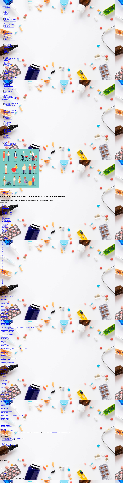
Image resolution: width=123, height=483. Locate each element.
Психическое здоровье (8, 74)
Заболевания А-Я (7, 85)
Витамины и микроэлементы (9, 27)
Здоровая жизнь (4, 99)
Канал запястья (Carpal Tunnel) (6, 345)
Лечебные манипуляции (6, 218)
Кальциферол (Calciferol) (5, 324)
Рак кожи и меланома (7, 42)
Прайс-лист (6, 146)
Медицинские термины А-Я (9, 89)
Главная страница (7, 7)
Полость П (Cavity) (4, 353)
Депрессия (6, 125)
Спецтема (5, 9)
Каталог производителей (8, 96)
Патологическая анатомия (8, 72)
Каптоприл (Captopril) (4, 373)
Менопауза (6, 130)
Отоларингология (5, 227)
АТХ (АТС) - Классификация (9, 95)
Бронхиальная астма (7, 26)
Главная (3, 192)
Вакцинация (6, 136)
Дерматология (6, 62)
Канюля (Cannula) (4, 360)
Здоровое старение (7, 129)
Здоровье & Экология (7, 137)
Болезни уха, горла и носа (8, 23)
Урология (5, 80)
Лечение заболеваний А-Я (8, 86)
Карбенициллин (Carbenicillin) (6, 391)
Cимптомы (8, 189)
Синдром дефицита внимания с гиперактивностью (12, 120)
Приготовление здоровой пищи (9, 40)
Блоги (5, 11)
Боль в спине (6, 25)
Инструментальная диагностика (7, 214)
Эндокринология (5, 238)
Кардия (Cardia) (3, 429)
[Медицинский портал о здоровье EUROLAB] (19, 187)
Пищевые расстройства (8, 38)
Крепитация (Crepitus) (4, 412)
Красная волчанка (7, 104)
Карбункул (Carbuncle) (4, 408)
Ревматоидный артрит (8, 45)
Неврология (6, 69)
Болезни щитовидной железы (9, 24)
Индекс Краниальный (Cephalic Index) (7, 331)
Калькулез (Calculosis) (4, 313)
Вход (1, 188)
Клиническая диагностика (6, 216)
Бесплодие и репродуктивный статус (10, 101)
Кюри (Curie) (3, 402)
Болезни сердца (6, 22)
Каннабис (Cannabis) (4, 355)
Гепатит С (6, 32)
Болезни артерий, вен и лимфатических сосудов (12, 17)
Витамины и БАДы (7, 94)
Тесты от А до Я (7, 84)
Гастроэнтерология (7, 59)
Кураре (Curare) (3, 390)
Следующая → (11, 430)
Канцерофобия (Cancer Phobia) (6, 359)
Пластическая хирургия (8, 119)
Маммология (6, 108)
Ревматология (6, 76)
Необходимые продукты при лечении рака (9, 445)
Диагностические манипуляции (7, 212)
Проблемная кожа (7, 118)
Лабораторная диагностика (6, 217)
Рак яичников (6, 106)
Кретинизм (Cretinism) (4, 416)
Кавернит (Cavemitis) (4, 293)
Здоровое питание (7, 63)
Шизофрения (6, 127)
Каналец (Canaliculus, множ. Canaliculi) (7, 349)
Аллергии (5, 14)
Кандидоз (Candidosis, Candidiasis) (6, 352)
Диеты (5, 109)
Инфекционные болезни (8, 64)
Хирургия (4, 237)
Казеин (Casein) (3, 300)
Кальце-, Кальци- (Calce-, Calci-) (6, 314)
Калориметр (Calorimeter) (5, 310)
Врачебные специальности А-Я (9, 87)
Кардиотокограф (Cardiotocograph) (6, 426)
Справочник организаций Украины (10, 143)
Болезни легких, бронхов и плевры (10, 21)
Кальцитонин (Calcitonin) (5, 323)
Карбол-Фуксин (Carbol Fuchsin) (6, 404)
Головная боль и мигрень (8, 33)
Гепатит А (6, 30)
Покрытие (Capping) (4, 344)
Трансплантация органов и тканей (10, 48)
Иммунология (4, 213)
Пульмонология (4, 230)
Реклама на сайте (5, 473)
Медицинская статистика (6, 221)
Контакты (5, 147)
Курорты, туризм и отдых (8, 145)
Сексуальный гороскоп (8, 91)
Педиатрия (6, 73)
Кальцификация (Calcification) (6, 335)
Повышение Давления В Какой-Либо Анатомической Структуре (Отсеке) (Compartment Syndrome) (17, 328)
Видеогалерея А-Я (7, 82)
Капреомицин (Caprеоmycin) (5, 367)
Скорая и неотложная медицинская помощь (11, 77)
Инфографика (6, 12)
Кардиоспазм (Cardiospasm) (5, 425)
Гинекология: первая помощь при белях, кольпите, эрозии (11, 438)
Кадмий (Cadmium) (4, 299)
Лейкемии (6, 36)
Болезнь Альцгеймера (7, 131)
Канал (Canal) (3, 342)
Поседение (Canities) (4, 363)
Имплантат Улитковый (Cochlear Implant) (7, 330)
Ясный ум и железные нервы (7, 440)
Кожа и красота (6, 117)
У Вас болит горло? (5, 443)
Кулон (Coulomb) (3, 376)
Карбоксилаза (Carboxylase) (5, 401)
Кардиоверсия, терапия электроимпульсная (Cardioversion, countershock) (12, 415)
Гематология (6, 60)
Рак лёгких (6, 43)
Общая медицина (5, 224)
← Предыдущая (3, 430)
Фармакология (4, 236)
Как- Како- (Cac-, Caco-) (5, 303)
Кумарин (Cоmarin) (4, 383)
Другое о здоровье (7, 81)
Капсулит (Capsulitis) (4, 370)
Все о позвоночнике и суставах (7, 439)
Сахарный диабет (7, 47)
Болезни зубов (6, 20)
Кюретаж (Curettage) (4, 397)
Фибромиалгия (6, 49)
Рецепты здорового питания (9, 46)
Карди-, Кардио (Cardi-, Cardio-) (6, 409)
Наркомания (12, 189)
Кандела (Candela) (4, 351)
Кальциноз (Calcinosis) (4, 320)
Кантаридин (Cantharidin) (5, 356)
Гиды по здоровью (5, 13)
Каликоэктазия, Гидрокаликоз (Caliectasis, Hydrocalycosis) (10, 309)
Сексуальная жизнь (7, 134)
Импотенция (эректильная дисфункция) (10, 114)
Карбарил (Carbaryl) (4, 384)
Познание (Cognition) (4, 337)
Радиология (6, 75)
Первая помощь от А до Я (8, 83)
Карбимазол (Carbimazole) (5, 394)
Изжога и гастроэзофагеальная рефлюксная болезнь (12, 35)
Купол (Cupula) (3, 387)
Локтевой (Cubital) (4, 292)
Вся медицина (4, 142)
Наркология (4, 222)
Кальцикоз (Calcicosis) (4, 317)
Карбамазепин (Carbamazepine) (6, 381)
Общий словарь (4, 225)
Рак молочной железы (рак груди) (9, 105)
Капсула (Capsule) (4, 369)
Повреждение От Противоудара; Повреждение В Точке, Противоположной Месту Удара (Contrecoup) (17, 327)
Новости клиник (7, 10)
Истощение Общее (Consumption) (6, 366)
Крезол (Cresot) (3, 405)
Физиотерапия (6, 52)
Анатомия (4, 204)
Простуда (5, 39)
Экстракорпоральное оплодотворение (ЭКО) (11, 103)
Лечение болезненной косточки (7, 444)
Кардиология (6, 65)
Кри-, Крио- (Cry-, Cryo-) (5, 419)
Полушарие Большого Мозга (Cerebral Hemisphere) (9, 358)
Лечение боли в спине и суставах (7, 442)
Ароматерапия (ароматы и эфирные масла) (11, 97)
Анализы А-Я (6, 88)
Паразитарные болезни (8, 71)
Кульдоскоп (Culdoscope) (5, 377)
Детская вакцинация (7, 122)
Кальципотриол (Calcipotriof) (5, 321)
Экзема (5, 51)
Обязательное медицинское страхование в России (12, 53)
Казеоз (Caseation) (4, 302)
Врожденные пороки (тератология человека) (11, 58)
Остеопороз (6, 132)
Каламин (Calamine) (4, 306)
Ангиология (6, 55)
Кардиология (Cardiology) (5, 418)
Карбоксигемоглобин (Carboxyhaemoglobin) (8, 398)
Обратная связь (22, 189)
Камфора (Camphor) (4, 341)
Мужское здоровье (7, 111)
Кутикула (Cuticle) (4, 395)
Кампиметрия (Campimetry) (5, 338)
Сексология (4, 233)
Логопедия (4, 219)
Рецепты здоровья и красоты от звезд (10, 110)
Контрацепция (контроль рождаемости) (10, 102)
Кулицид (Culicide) (4, 374)
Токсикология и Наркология (9, 79)
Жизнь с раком (17, 189)
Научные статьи (6, 68)
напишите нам (54, 432)
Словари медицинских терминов (7, 193)
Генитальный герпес (7, 29)
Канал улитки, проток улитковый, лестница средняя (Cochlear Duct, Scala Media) (14, 348)
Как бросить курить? (7, 138)
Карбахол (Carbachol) (4, 388)
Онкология (6, 70)
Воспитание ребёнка (7, 121)
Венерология (6, 57)
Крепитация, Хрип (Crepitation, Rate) (7, 411)
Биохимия (4, 207)
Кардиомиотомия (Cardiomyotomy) (6, 423)
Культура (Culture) (4, 380)
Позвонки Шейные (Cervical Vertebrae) (7, 334)
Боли (5, 56)
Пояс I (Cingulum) (3, 422)
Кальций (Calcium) (4, 316)
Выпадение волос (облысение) (9, 112)
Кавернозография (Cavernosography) (7, 296)
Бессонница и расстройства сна (9, 16)
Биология (3, 206)
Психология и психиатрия (6, 229)
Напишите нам (4, 472)
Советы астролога (7, 90)
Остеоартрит (6, 37)
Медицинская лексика (6, 220)
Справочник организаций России (9, 144)
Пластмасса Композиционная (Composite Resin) (8, 295)
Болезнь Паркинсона (7, 128)
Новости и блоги (5, 6)
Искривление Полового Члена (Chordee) (7, 362)
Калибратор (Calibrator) (4, 307)
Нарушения (6, 141)
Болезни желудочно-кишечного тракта (10, 19)
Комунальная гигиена (7, 66)
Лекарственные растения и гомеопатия (10, 98)
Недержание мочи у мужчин (9, 115)
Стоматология (6, 78)
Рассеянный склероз (7, 44)
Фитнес (5, 133)
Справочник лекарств (7, 93)
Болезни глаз (6, 18)
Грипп (5, 34)
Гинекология (6, 61)
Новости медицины (7, 8)
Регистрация (5, 188)
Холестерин (6, 50)
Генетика (3, 209)
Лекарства (4, 92)
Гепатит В (6, 31)
